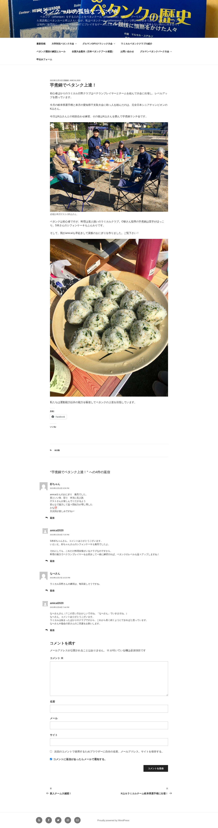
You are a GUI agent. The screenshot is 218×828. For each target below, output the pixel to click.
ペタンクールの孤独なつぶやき (78, 11)
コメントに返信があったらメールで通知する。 (80, 759)
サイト (54, 735)
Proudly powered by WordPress (113, 820)
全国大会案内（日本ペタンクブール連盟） (93, 51)
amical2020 (75, 80)
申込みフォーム (44, 59)
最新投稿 (41, 43)
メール (54, 718)
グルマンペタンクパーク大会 (154, 51)
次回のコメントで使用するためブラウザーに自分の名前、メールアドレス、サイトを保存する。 (109, 751)
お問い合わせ (127, 51)
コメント (56, 658)
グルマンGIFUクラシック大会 (98, 43)
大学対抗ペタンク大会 (63, 43)
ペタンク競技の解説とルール (51, 51)
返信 (52, 518)
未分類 (57, 450)
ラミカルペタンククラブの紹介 (136, 43)
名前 (52, 701)
